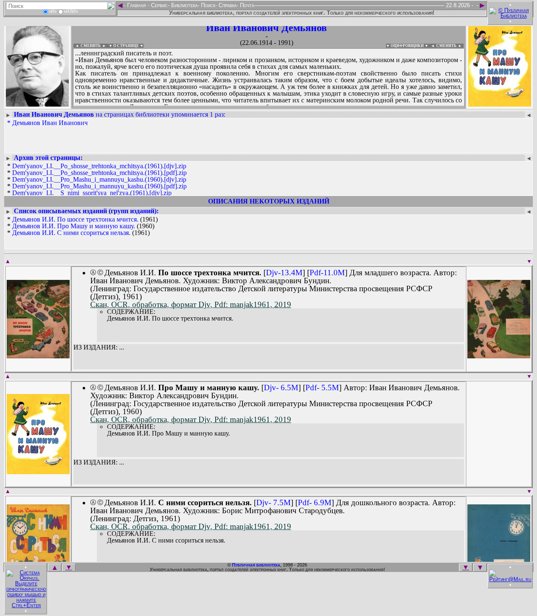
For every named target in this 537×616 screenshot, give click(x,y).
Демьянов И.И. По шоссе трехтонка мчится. (75, 219)
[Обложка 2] (498, 355)
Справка (227, 5)
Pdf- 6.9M (314, 502)
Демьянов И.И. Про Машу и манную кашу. (73, 226)
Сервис (158, 5)
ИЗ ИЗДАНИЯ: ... (98, 347)
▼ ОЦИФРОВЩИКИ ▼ (407, 46)
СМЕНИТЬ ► (450, 46)
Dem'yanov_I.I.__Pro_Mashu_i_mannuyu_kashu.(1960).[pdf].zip (99, 186)
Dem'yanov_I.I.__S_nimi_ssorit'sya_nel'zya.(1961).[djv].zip (92, 192)
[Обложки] (499, 103)
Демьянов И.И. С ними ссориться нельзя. (71, 232)
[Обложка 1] (38, 355)
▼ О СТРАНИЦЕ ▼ (126, 46)
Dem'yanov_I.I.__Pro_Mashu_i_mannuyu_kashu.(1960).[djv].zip (99, 179)
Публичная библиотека (256, 564)
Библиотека (183, 5)
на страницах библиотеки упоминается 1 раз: (119, 114)
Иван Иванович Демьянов (266, 27)
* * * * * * (97, 183)
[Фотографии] (37, 103)
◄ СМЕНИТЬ (87, 46)
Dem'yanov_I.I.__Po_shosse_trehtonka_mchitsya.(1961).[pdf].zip (99, 172)
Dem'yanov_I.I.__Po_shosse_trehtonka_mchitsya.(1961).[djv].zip (99, 166)
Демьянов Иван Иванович (50, 122)
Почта (246, 5)
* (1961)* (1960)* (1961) (82, 226)
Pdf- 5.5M (322, 387)
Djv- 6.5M (281, 387)
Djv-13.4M (284, 272)
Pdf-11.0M (327, 272)
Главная (136, 5)
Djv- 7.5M (273, 502)
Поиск (207, 5)
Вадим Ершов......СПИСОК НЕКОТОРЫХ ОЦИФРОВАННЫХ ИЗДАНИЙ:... (268, 106)
